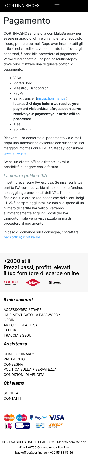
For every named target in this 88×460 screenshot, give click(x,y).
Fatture (11, 330)
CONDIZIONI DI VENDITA (24, 374)
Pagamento (14, 359)
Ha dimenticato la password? (32, 315)
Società (11, 393)
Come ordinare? (19, 354)
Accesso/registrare (22, 309)
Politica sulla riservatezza (30, 369)
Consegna (13, 364)
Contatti (12, 398)
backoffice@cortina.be (22, 237)
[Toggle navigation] (57, 6)
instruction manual (51, 98)
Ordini (10, 320)
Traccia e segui (18, 335)
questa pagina (15, 153)
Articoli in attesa (21, 325)
